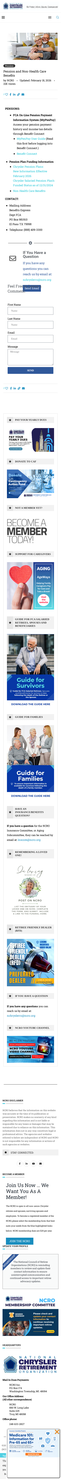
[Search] (57, 17)
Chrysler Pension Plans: (28, 166)
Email (11, 332)
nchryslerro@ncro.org (37, 279)
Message (13, 346)
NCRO (10, 80)
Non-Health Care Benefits (29, 191)
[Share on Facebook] (10, 94)
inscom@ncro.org (29, 839)
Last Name (14, 318)
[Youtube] (33, 1163)
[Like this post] (6, 94)
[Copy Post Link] (18, 94)
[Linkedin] (27, 1163)
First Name (14, 304)
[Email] (40, 1163)
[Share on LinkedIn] (14, 94)
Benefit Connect (27, 153)
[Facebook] (20, 1163)
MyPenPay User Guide (31, 138)
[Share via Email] (23, 94)
